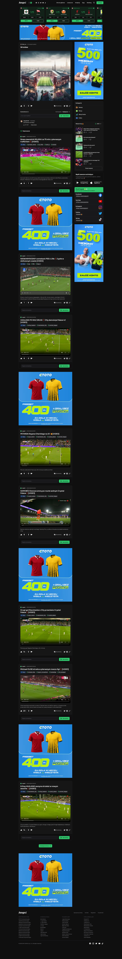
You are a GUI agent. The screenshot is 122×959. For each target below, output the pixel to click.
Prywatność (100, 912)
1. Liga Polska (43, 920)
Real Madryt (86, 927)
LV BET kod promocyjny (24, 927)
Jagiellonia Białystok (67, 929)
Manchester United (88, 925)
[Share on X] (64, 106)
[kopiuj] (69, 106)
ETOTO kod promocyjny (24, 919)
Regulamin (93, 912)
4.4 (83, 17)
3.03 (24, 17)
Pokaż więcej (89, 168)
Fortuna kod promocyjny (24, 929)
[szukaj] (94, 3)
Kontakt (87, 912)
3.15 (50, 17)
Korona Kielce (65, 937)
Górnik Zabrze (65, 924)
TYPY (38, 21)
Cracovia (64, 927)
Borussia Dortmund (88, 932)
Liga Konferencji (44, 935)
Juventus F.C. (87, 935)
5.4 (91, 17)
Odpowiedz (34, 125)
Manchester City (87, 924)
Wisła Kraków (65, 920)
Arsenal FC (86, 919)
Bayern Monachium (88, 930)
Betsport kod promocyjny (25, 922)
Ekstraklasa (43, 919)
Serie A (42, 929)
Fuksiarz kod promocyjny (24, 925)
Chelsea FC (86, 920)
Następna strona (44, 845)
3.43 (32, 17)
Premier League (44, 924)
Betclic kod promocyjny (24, 934)
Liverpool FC (87, 922)
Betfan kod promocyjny (24, 930)
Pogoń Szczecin (66, 930)
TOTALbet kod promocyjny (25, 937)
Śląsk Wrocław (65, 925)
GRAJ (26, 20)
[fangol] (23, 912)
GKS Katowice (65, 935)
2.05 (65, 17)
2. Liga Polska (43, 922)
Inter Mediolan (87, 937)
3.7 (58, 17)
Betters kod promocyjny (24, 932)
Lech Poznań (65, 922)
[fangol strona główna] (22, 3)
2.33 (40, 17)
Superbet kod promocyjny (25, 924)
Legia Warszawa (66, 919)
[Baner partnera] (61, 32)
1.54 (75, 17)
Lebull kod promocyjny (24, 920)
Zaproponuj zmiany (78, 912)
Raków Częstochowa (67, 934)
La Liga (42, 925)
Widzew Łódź (65, 932)
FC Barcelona (87, 929)
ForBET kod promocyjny (24, 935)
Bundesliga (43, 927)
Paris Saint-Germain (88, 934)
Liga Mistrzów (43, 932)
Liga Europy (43, 934)
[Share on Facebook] (67, 106)
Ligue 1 (42, 930)
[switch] (30, 3)
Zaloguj (100, 2)
